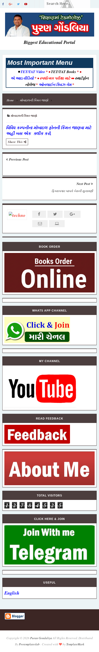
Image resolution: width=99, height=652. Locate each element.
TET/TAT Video (33, 71)
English (11, 593)
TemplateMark (75, 644)
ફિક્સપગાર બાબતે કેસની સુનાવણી (72, 191)
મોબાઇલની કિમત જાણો (24, 116)
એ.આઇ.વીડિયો (23, 78)
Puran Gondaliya (41, 638)
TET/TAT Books (63, 71)
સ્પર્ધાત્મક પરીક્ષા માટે (55, 78)
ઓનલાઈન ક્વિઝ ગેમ (55, 84)
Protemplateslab (29, 644)
